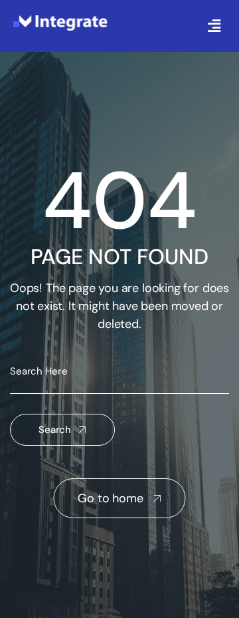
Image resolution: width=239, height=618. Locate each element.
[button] (214, 26)
